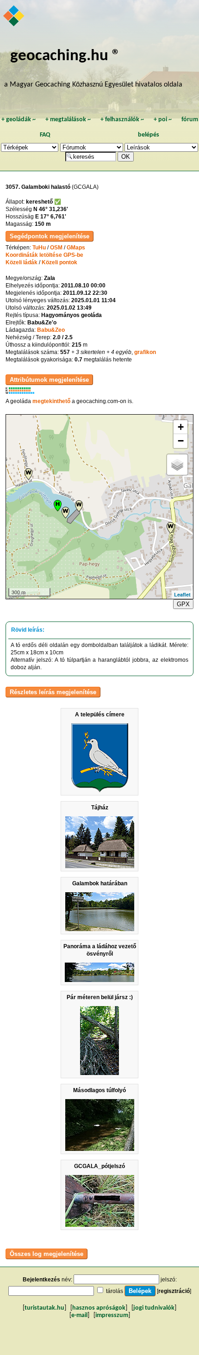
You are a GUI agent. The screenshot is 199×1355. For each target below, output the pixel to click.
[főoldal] (14, 16)
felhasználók (122, 120)
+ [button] (181, 427)
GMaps (76, 247)
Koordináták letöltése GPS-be (44, 255)
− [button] (181, 441)
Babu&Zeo (51, 330)
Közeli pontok (59, 262)
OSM (56, 247)
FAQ (45, 135)
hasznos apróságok (98, 1308)
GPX (183, 604)
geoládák (18, 120)
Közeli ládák (21, 262)
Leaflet (182, 594)
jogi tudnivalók (153, 1308)
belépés (148, 135)
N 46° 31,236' (50, 209)
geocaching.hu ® (65, 56)
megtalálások (68, 120)
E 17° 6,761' (50, 216)
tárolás (114, 1291)
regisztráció (174, 1291)
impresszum (111, 1315)
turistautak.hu (44, 1308)
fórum (189, 120)
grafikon (145, 352)
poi (162, 120)
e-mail (79, 1315)
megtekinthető (51, 401)
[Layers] (177, 464)
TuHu (39, 247)
